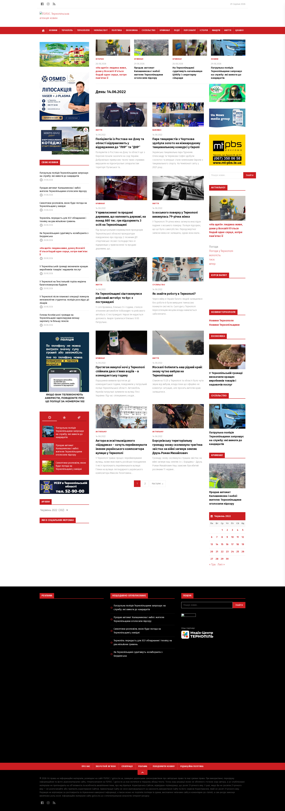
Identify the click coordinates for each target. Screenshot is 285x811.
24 (232, 551)
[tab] (49, 417)
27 (211, 558)
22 (222, 551)
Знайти (249, 175)
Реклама (142, 766)
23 (227, 551)
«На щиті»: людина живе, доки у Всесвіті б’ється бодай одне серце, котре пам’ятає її (63, 251)
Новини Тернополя (221, 320)
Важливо (156, 130)
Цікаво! (239, 30)
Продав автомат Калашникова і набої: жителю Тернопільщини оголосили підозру (63, 189)
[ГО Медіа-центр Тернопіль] (213, 633)
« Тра (212, 564)
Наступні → (158, 483)
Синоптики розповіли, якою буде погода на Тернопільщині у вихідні (63, 205)
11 (238, 537)
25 (237, 551)
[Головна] (43, 30)
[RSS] (54, 4)
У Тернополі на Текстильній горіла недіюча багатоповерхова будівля (63, 283)
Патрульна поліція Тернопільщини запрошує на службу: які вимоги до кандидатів (64, 174)
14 (217, 544)
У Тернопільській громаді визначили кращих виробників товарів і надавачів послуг (64, 268)
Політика (117, 30)
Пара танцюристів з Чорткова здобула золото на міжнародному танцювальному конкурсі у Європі (176, 143)
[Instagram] (48, 4)
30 (227, 558)
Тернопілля (83, 30)
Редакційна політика (192, 766)
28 (217, 558)
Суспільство (148, 30)
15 (222, 544)
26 (242, 551)
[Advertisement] (72, 625)
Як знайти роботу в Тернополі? (174, 294)
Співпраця (127, 766)
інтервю (100, 59)
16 (227, 544)
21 (217, 551)
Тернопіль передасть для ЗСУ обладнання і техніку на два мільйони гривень (63, 220)
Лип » (221, 564)
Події (177, 30)
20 (211, 551)
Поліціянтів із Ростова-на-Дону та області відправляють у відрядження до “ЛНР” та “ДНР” (120, 143)
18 (237, 544)
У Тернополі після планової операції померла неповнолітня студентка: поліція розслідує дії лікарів (64, 299)
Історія (204, 30)
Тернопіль (67, 30)
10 (232, 537)
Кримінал (165, 30)
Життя (227, 30)
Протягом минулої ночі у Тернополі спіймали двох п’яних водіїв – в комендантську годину (120, 371)
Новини (53, 30)
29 (222, 558)
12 (243, 537)
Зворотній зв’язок (106, 766)
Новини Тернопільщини (224, 324)
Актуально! (101, 432)
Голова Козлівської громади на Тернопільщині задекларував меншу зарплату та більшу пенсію (59, 318)
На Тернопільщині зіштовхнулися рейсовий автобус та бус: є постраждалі (119, 298)
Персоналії (190, 30)
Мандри (216, 30)
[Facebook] (42, 4)
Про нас (86, 766)
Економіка (132, 30)
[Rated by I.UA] (213, 616)
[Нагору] (142, 772)
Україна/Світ (101, 30)
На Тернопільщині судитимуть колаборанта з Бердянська (64, 235)
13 (212, 544)
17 (232, 544)
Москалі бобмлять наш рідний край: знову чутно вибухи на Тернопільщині (177, 371)
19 (243, 544)
